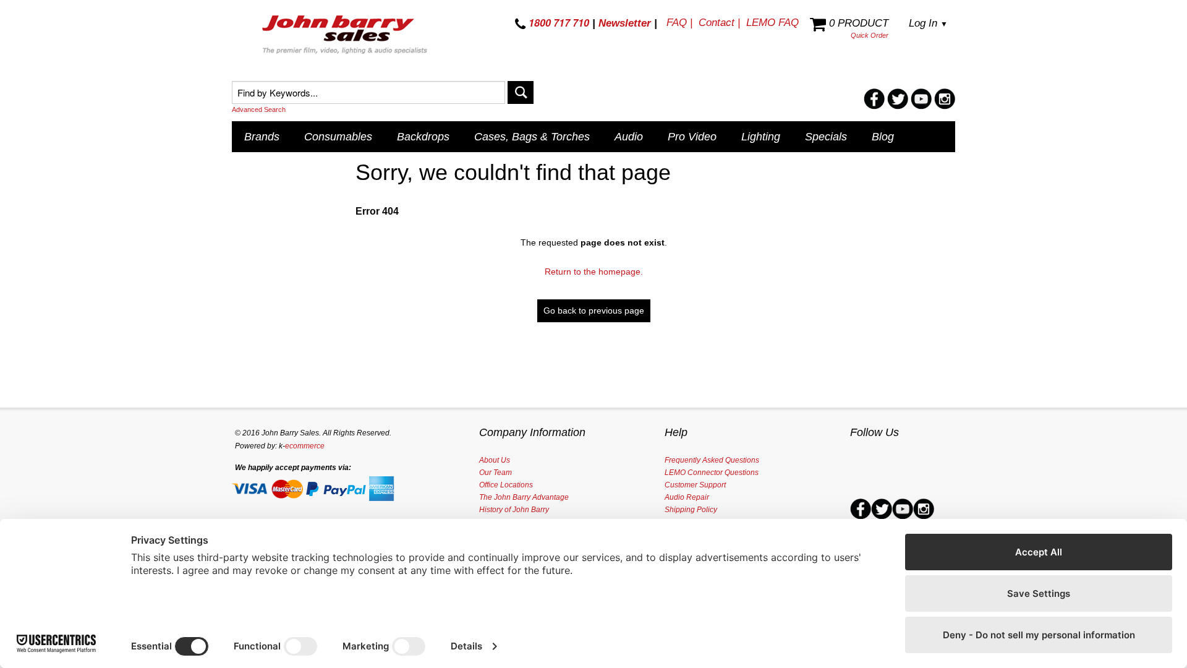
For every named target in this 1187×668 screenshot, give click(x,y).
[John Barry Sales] (346, 36)
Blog (883, 137)
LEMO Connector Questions (712, 472)
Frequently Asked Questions (712, 460)
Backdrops (423, 137)
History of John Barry (514, 509)
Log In (928, 23)
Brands (261, 137)
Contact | (719, 22)
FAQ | (679, 22)
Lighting (760, 137)
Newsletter (624, 23)
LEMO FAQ (772, 22)
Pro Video (692, 137)
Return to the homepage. (594, 271)
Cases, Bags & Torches (532, 137)
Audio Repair (687, 497)
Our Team (495, 472)
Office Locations (506, 485)
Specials (826, 137)
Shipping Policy (691, 509)
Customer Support (695, 485)
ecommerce (305, 446)
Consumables (338, 137)
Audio (629, 137)
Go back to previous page (593, 310)
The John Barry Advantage (524, 497)
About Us (494, 460)
